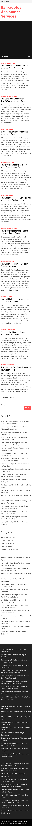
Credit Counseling (7, 129)
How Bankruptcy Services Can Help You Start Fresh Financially (15, 67)
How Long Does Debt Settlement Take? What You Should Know (14, 100)
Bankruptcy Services (8, 63)
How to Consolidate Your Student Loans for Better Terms (14, 232)
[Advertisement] (16, 37)
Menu (6, 56)
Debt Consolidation (7, 162)
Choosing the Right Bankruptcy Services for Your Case (13, 333)
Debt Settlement (6, 296)
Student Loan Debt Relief (9, 96)
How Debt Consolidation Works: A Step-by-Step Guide (14, 265)
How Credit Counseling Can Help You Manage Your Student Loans (16, 199)
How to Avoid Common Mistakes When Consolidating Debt (14, 166)
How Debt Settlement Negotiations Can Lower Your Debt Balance (15, 300)
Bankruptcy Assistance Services (11, 11)
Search (3, 405)
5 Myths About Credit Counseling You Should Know (14, 133)
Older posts (8, 398)
